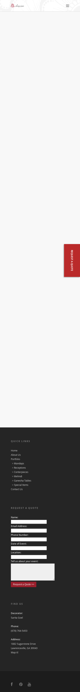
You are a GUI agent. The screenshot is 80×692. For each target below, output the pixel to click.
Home (14, 450)
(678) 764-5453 (19, 630)
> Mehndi (16, 476)
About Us (16, 454)
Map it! (14, 652)
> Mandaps (17, 463)
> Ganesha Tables (21, 480)
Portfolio (15, 459)
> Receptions (18, 467)
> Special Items (19, 484)
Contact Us (17, 489)
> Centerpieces (19, 472)
